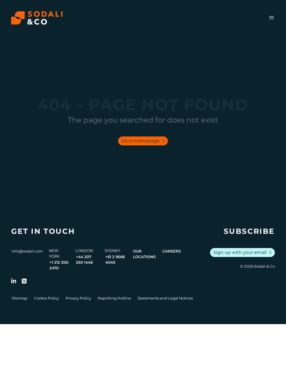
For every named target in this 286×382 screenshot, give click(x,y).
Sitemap (19, 298)
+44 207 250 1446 (84, 259)
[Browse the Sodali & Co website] (37, 18)
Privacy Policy (78, 298)
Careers (171, 251)
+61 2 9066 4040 (115, 259)
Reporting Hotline (114, 298)
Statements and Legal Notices (165, 298)
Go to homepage (144, 141)
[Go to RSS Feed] (24, 281)
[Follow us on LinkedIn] (13, 281)
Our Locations (144, 254)
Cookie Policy (46, 298)
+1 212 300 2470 (58, 265)
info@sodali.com (27, 251)
